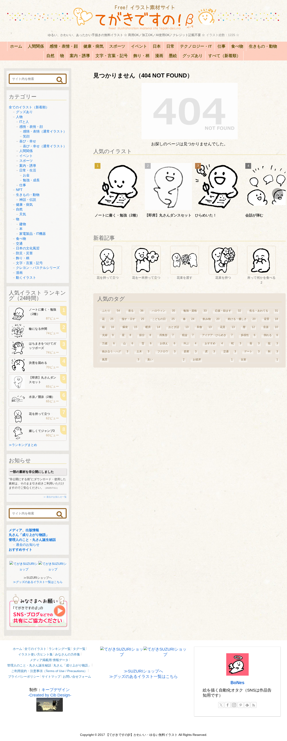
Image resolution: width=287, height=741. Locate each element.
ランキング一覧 (60, 649)
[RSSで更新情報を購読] (254, 705)
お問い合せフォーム (77, 676)
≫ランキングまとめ (23, 445)
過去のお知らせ (27, 544)
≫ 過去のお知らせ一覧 (55, 497)
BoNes (237, 682)
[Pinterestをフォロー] (241, 705)
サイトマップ (51, 676)
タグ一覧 (79, 649)
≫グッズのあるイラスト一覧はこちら (38, 582)
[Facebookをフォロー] (227, 705)
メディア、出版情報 (24, 530)
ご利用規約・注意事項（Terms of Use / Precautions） (49, 671)
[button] (277, 193)
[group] (118, 194)
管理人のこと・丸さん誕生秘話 (32, 540)
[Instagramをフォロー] (234, 705)
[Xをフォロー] (221, 705)
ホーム (17, 649)
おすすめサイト (20, 549)
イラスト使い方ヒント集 (35, 654)
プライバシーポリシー (23, 676)
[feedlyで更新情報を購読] (247, 705)
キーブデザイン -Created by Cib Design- (49, 692)
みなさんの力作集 (67, 654)
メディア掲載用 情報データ (49, 660)
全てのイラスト (35, 649)
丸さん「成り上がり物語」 (29, 535)
